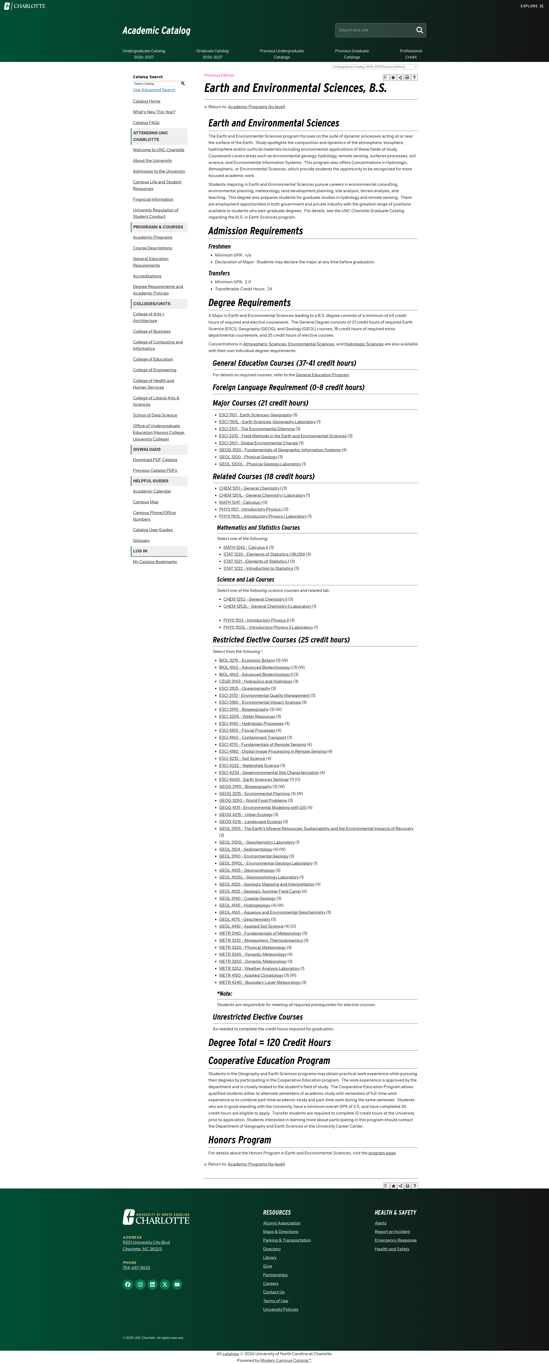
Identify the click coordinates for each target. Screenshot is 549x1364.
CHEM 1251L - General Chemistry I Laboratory (262, 495)
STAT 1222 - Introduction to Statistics (258, 568)
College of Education (153, 359)
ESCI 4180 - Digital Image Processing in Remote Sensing (272, 751)
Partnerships (275, 1274)
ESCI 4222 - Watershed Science (249, 765)
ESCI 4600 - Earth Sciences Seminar (254, 779)
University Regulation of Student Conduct (155, 213)
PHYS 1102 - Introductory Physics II (256, 620)
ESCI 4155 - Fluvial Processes (247, 730)
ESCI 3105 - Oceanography (244, 688)
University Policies (280, 1309)
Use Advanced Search (154, 89)
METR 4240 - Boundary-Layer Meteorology (260, 982)
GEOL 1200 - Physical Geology (248, 457)
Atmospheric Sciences (264, 344)
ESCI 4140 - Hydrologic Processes (251, 723)
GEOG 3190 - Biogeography (245, 786)
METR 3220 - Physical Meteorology (252, 947)
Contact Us (274, 1292)
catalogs (230, 1353)
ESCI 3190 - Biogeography (244, 709)
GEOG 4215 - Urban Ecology (246, 814)
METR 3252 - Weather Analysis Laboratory (259, 968)
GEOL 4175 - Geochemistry (244, 919)
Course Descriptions (152, 248)
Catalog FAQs (146, 122)
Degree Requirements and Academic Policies (158, 290)
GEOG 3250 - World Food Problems (253, 800)
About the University (152, 160)
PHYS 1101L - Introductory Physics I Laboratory (263, 516)
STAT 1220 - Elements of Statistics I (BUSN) (264, 554)
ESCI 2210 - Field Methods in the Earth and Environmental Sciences (283, 436)
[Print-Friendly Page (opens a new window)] (407, 77)
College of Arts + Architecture (148, 317)
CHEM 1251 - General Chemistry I (250, 488)
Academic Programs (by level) (256, 106)
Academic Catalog (157, 30)
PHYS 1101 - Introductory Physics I (251, 509)
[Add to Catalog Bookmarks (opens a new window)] (393, 77)
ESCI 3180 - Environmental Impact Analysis (260, 702)
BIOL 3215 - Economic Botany (247, 660)
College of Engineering (154, 370)
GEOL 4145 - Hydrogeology (244, 905)
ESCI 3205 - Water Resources (247, 716)
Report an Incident (392, 1231)
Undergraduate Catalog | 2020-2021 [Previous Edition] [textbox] (369, 66)
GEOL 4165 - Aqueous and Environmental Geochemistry (272, 912)
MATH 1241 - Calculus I (240, 502)
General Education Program (322, 374)
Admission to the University (159, 171)
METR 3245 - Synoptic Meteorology (253, 954)
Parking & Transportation (287, 1240)
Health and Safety (392, 1249)
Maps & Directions (280, 1231)
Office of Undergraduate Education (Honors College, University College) (159, 432)
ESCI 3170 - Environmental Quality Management (264, 695)
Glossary (141, 540)
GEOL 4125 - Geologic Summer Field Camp (260, 891)
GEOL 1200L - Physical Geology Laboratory (260, 464)
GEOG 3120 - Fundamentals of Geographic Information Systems (280, 449)
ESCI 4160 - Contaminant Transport (252, 737)
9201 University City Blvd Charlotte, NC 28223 (146, 1245)
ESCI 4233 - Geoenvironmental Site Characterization (269, 772)
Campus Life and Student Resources (157, 185)
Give (267, 1266)
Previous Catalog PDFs (155, 470)
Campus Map (145, 502)
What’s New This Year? (154, 112)
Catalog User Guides (153, 529)
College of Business (152, 331)
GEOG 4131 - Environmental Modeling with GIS (262, 807)
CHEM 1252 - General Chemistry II (255, 599)
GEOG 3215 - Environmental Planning (254, 793)
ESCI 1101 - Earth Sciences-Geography (255, 415)
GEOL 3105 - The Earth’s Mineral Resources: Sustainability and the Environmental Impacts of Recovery (316, 828)
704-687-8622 (136, 1267)
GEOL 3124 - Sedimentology (245, 849)
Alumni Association (281, 1223)
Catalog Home (146, 101)
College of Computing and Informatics (158, 345)
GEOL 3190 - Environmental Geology (253, 856)
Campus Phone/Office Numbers (154, 516)
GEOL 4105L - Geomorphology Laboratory (259, 877)
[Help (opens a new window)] (414, 77)
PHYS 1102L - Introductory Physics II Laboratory (268, 627)
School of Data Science (155, 415)
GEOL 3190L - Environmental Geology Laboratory (265, 863)
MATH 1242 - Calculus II (245, 547)
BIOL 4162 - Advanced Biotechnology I (255, 667)
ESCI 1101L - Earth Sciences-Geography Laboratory (267, 421)
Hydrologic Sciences (364, 344)
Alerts (380, 1223)
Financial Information (153, 199)
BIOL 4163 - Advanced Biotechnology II (256, 674)
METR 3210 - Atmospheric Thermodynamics (261, 940)
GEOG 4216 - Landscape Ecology (250, 821)
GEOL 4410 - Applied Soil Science (251, 926)
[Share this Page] (400, 77)
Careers (270, 1283)
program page (382, 1153)
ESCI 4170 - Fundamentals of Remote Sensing (262, 744)
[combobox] (375, 66)
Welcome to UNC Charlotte (158, 149)
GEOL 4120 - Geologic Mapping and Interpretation (267, 884)
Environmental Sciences (311, 344)
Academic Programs (152, 237)
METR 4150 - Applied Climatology (251, 975)
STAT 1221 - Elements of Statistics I (256, 561)
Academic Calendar (152, 491)
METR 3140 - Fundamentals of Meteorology (260, 933)
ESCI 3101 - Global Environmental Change (258, 443)
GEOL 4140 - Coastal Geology (247, 898)
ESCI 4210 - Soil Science (242, 758)
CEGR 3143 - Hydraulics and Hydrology (256, 681)
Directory (272, 1249)
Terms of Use (275, 1300)
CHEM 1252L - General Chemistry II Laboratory (267, 606)
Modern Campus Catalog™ (285, 1360)
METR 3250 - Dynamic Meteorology (253, 961)
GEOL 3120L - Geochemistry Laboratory (257, 842)
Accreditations (147, 276)
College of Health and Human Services (153, 384)
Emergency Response (396, 1240)
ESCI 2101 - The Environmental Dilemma (257, 428)
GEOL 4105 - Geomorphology (247, 870)
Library (269, 1257)
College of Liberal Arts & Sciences (156, 401)
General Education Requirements (151, 262)
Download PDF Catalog (155, 459)
